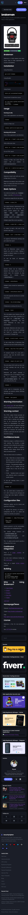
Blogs (2, 878)
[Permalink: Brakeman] (2, 58)
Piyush (14, 769)
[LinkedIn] (14, 816)
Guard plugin (9, 560)
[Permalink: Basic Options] (2, 192)
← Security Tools (7, 9)
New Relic (8, 595)
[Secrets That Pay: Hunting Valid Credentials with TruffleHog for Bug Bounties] (5, 797)
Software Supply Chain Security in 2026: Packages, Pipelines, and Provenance (17, 806)
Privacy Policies (4, 912)
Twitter (8, 598)
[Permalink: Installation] (2, 69)
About (2, 881)
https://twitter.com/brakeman (15, 611)
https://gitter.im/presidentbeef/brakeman (14, 617)
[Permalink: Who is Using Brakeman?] (2, 588)
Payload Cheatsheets (6, 870)
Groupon (8, 593)
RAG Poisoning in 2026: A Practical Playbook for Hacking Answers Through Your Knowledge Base (16, 789)
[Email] (6, 848)
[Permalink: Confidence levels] (2, 440)
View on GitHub (21, 9)
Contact (3, 884)
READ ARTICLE (8, 779)
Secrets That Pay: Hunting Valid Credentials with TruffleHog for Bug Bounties (17, 797)
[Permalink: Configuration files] (2, 504)
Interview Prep (4, 873)
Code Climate (9, 588)
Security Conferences (6, 867)
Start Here (3, 856)
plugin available (16, 552)
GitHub (8, 590)
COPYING (8, 629)
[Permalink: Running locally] (2, 115)
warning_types (10, 405)
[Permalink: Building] (2, 572)
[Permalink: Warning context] (2, 414)
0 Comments (21, 792)
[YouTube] (6, 820)
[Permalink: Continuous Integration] (2, 552)
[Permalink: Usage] (2, 112)
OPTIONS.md (16, 195)
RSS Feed (3, 886)
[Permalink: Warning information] (2, 405)
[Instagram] (21, 816)
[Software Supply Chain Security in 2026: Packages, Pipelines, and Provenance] (5, 806)
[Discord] (2, 848)
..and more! (6, 601)
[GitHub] (21, 820)
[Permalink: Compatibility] (2, 176)
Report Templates (5, 875)
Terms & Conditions (13, 912)
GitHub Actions (20, 563)
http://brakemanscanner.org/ (16, 608)
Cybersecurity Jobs (5, 859)
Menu (25, 2)
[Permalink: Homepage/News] (2, 608)
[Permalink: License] (2, 624)
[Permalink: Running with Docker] (2, 134)
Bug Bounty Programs (6, 864)
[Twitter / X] (6, 816)
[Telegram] (14, 820)
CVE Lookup (4, 862)
